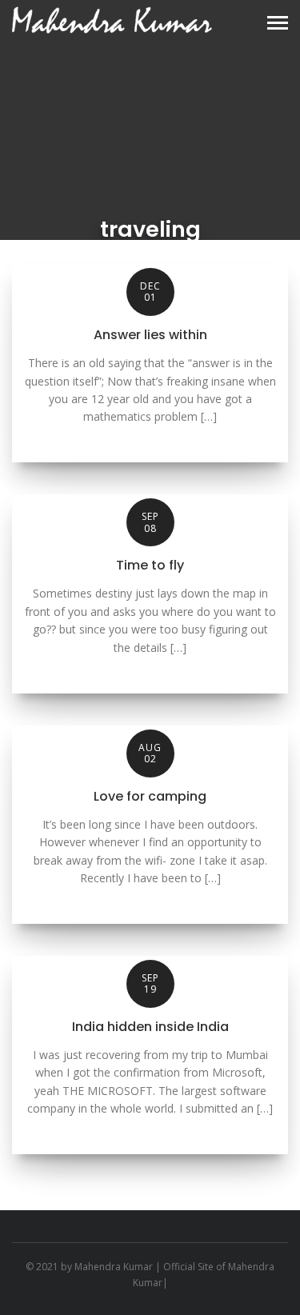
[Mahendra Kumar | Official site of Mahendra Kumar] (112, 20)
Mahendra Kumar (113, 1266)
